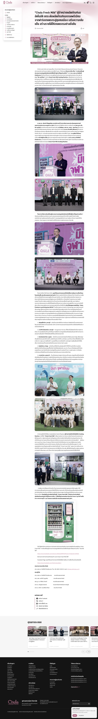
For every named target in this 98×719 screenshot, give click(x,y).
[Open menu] (93, 2)
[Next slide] (88, 651)
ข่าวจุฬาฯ (8, 22)
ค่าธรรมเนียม (31, 672)
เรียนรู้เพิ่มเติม (81, 715)
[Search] (90, 2)
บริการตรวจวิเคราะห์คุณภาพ (34, 688)
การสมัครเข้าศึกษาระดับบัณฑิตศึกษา (36, 670)
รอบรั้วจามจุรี (52, 685)
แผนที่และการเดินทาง (11, 685)
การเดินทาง (52, 670)
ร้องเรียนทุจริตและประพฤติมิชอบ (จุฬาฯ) (78, 678)
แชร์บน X (41, 601)
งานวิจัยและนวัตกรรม (11, 24)
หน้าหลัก (8, 12)
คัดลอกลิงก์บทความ (43, 608)
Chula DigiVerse (74, 666)
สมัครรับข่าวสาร (76, 701)
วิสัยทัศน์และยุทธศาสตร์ (11, 679)
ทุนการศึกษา (31, 674)
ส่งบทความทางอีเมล (43, 606)
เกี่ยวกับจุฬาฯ (25, 2)
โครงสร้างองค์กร (10, 674)
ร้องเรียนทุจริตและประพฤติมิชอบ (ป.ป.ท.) (79, 682)
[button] (33, 651)
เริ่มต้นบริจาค (10, 689)
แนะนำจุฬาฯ (9, 666)
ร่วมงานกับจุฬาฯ (10, 687)
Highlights (9, 17)
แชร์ (83, 28)
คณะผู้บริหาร (9, 677)
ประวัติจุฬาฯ (9, 667)
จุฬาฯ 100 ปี (9, 670)
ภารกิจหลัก (9, 669)
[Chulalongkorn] (7, 2)
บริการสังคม (57, 2)
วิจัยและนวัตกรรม (41, 2)
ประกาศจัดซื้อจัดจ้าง (10, 37)
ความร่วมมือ (9, 26)
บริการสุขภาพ (31, 687)
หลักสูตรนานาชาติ (32, 667)
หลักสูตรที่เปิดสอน (32, 666)
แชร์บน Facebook (43, 598)
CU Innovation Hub (75, 667)
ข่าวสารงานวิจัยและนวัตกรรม (76, 670)
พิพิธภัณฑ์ (31, 693)
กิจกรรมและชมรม (53, 674)
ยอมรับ (75, 715)
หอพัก (51, 666)
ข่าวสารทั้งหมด (9, 19)
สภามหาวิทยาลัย (10, 675)
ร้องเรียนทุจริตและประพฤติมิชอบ (40, 711)
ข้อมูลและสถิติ (10, 672)
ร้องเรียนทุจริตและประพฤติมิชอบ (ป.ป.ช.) (79, 680)
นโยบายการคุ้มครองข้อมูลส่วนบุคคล (26, 711)
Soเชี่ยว (51, 687)
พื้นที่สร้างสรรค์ (32, 692)
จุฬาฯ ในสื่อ (9, 32)
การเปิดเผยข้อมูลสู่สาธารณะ (12, 711)
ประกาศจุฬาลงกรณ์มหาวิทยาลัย (12, 20)
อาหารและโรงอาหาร (53, 672)
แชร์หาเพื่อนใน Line (42, 603)
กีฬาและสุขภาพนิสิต (53, 669)
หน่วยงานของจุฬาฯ (11, 682)
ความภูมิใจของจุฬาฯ (10, 28)
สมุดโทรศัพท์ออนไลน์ (11, 684)
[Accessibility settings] (84, 2)
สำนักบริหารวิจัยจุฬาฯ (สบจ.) (76, 669)
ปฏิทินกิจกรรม (9, 34)
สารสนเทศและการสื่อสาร (33, 690)
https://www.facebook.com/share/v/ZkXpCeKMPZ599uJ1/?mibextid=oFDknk (58, 553)
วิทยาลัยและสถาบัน (32, 677)
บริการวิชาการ (31, 685)
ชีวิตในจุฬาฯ (49, 2)
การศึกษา (33, 2)
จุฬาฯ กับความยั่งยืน (11, 680)
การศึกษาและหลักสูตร (11, 30)
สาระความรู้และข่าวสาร (67, 2)
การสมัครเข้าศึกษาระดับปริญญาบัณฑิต (36, 669)
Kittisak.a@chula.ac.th (73, 569)
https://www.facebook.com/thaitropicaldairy (49, 563)
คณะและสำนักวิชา (32, 675)
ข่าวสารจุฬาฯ (52, 682)
